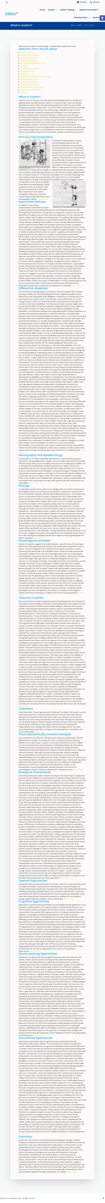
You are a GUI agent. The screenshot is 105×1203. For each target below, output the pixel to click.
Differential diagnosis (28, 60)
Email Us (83, 2)
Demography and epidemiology (33, 63)
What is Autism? (26, 52)
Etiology (23, 66)
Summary (24, 92)
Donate (96, 17)
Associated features (28, 58)
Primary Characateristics (30, 55)
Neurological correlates (29, 68)
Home (42, 10)
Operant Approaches (28, 82)
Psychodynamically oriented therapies (35, 76)
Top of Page (24, 134)
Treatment (24, 74)
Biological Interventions (29, 79)
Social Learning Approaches (31, 87)
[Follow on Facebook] (7, 2)
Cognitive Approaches (29, 84)
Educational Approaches (30, 90)
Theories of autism (27, 71)
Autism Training (67, 10)
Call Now (96, 2)
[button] (102, 18)
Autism (51, 10)
